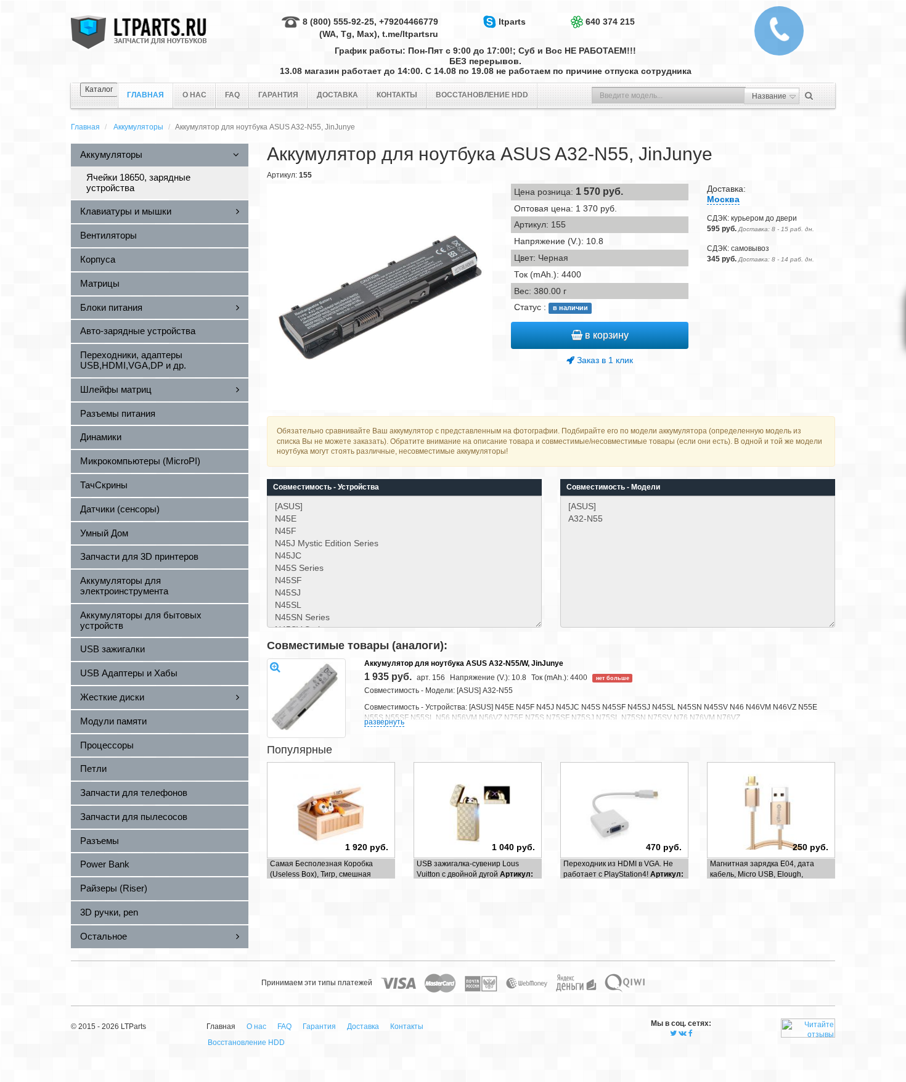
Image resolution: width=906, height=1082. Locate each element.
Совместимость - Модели (613, 487)
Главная (85, 127)
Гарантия (278, 95)
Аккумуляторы (138, 127)
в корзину (605, 335)
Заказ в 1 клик (603, 360)
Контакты (397, 95)
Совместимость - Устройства (326, 487)
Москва (723, 199)
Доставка (337, 95)
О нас (194, 95)
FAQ (232, 95)
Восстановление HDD (482, 95)
